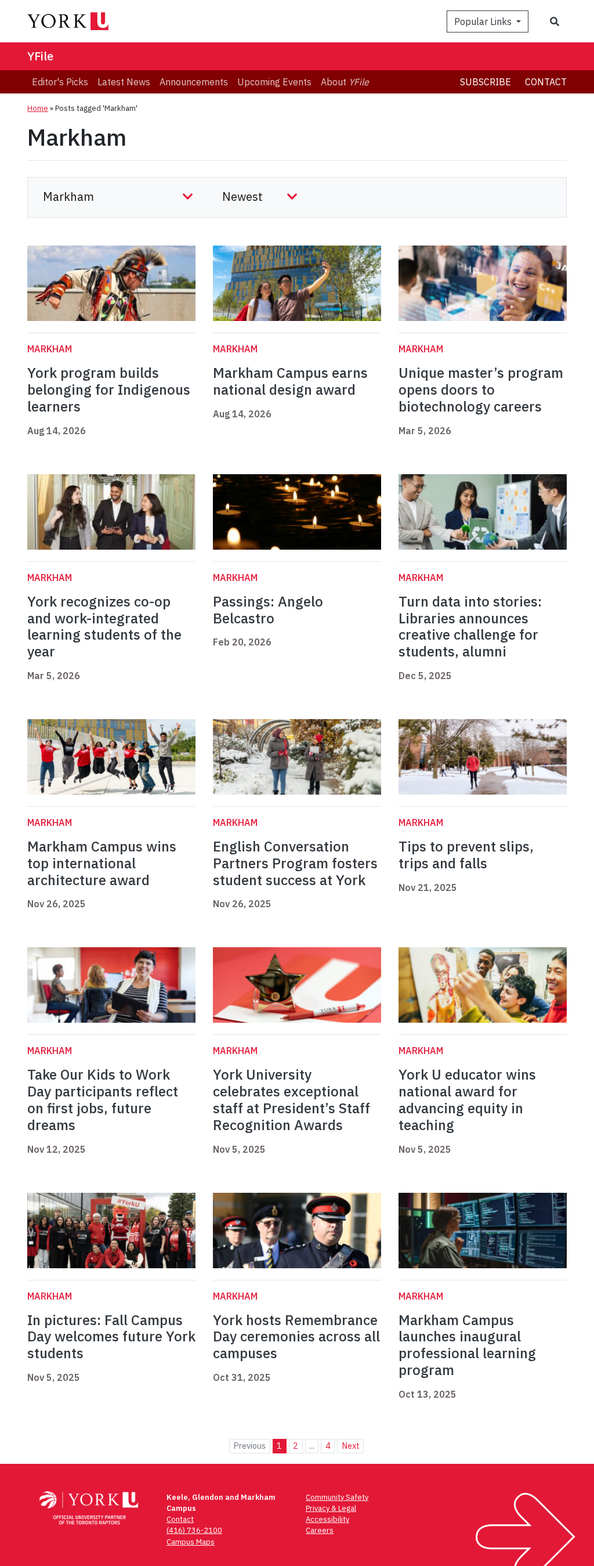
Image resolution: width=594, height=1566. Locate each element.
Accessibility (327, 1519)
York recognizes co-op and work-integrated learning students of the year (104, 626)
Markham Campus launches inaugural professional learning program (467, 1345)
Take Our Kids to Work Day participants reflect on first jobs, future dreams (102, 1099)
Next (351, 1445)
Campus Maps (190, 1542)
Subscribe (485, 82)
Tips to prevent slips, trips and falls (466, 854)
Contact (546, 82)
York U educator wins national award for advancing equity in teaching (467, 1099)
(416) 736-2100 (194, 1530)
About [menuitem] (345, 82)
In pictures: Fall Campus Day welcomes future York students (111, 1337)
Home (37, 108)
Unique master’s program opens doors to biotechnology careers (481, 389)
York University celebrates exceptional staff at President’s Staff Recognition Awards (291, 1099)
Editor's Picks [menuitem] (60, 82)
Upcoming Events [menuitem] (274, 82)
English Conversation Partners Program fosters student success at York (295, 863)
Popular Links (484, 21)
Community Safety (337, 1497)
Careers (320, 1530)
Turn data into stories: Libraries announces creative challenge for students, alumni (470, 626)
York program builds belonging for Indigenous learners (108, 389)
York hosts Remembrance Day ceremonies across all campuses (296, 1337)
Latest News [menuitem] (123, 82)
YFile (40, 56)
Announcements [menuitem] (194, 82)
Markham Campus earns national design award (290, 381)
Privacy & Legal (331, 1508)
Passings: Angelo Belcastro (268, 609)
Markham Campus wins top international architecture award (101, 863)
